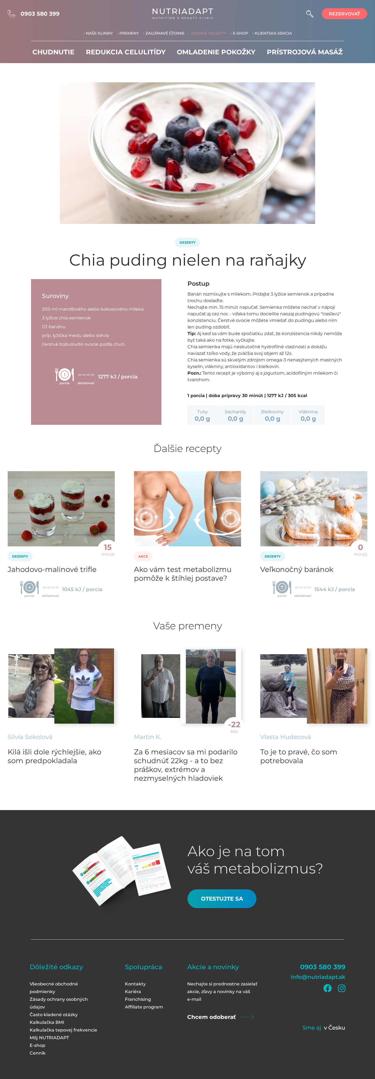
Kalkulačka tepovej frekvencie (63, 1030)
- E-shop (239, 33)
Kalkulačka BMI (47, 1022)
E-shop (37, 1045)
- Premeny (128, 33)
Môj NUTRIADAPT (49, 1037)
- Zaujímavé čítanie (163, 33)
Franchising (138, 999)
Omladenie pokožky (216, 52)
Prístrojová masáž (305, 52)
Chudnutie (53, 52)
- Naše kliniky (98, 33)
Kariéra (133, 991)
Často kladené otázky (54, 1014)
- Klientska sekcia (272, 33)
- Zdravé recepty (207, 33)
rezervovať (344, 13)
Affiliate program (144, 1007)
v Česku (334, 1027)
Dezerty (187, 242)
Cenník (38, 1053)
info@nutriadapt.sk (318, 977)
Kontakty (135, 984)
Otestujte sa (222, 898)
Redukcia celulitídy (126, 52)
